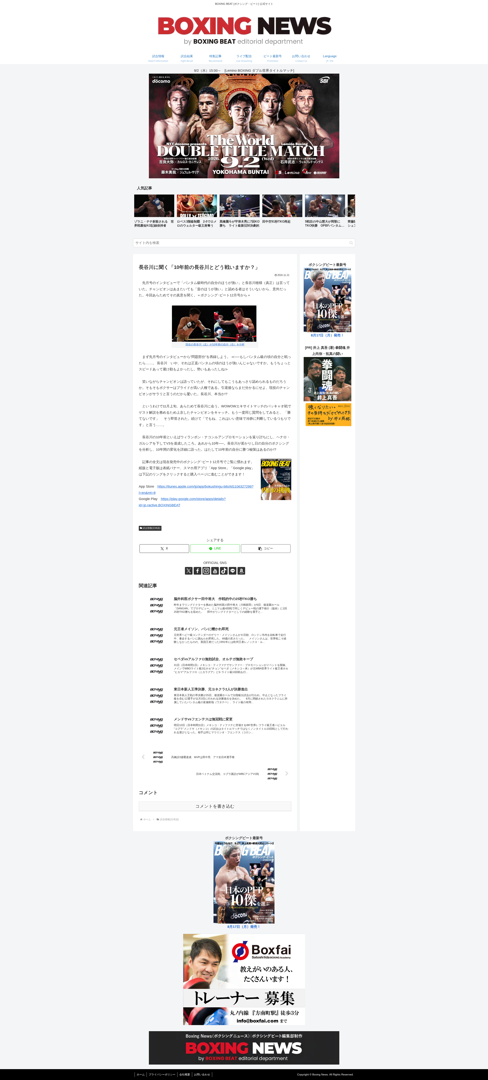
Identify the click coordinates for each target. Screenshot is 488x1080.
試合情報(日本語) (151, 528)
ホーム (141, 1074)
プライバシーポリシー (162, 1074)
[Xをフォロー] (189, 571)
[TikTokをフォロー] (224, 571)
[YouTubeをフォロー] (215, 571)
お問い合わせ (202, 1074)
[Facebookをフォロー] (197, 571)
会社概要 (184, 1074)
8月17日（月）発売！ (327, 335)
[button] (348, 212)
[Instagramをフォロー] (206, 571)
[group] (154, 212)
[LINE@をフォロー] (232, 571)
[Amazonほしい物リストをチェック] (241, 571)
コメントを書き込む (214, 806)
